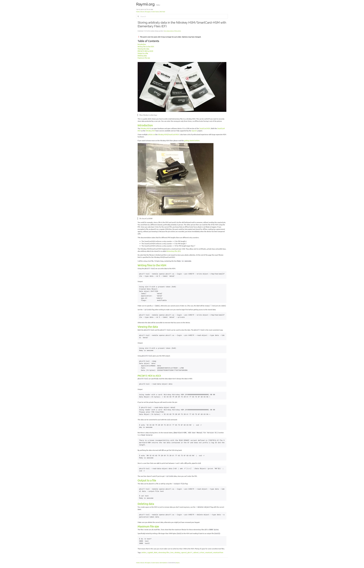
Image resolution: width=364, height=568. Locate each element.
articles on (151, 134)
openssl (183, 552)
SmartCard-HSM (204, 128)
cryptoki (150, 552)
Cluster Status (155, 11)
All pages (147, 11)
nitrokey (177, 552)
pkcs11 (189, 552)
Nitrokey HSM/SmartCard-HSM (168, 134)
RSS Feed (162, 11)
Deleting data (142, 55)
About (142, 11)
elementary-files (163, 552)
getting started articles (192, 140)
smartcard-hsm (218, 552)
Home (137, 11)
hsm (172, 552)
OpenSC (194, 131)
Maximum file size (144, 58)
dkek (155, 552)
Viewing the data (143, 49)
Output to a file (143, 53)
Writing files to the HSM (146, 46)
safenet (195, 552)
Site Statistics (163, 562)
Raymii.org (146, 4)
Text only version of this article (172, 31)
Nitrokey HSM (145, 128)
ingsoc (178, 562)
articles (143, 552)
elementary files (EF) (174, 251)
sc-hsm (202, 552)
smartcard (208, 552)
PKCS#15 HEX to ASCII (145, 51)
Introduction (142, 44)
